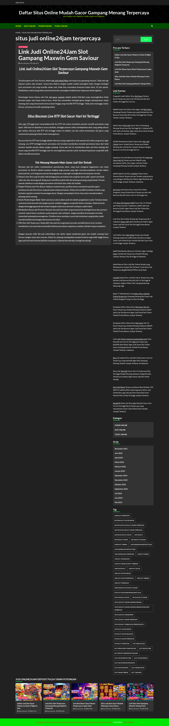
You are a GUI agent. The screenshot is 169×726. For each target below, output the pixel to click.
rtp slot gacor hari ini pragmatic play (128, 592)
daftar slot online (121, 539)
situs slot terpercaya (122, 643)
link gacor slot (120, 568)
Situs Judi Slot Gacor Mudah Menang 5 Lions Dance (132, 77)
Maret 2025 (119, 462)
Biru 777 (116, 358)
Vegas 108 (125, 222)
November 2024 (121, 480)
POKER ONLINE (45, 26)
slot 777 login (28, 124)
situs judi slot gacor (122, 597)
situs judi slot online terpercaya (126, 619)
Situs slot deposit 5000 (50, 154)
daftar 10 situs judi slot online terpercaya (129, 525)
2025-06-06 (61, 711)
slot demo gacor (139, 643)
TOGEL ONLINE (60, 26)
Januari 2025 (120, 471)
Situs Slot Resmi (119, 387)
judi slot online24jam (122, 559)
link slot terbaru (143, 578)
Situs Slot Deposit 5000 (126, 203)
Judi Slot (134, 174)
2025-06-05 (89, 708)
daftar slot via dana (138, 539)
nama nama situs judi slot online (126, 587)
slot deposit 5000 (145, 648)
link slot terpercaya (122, 583)
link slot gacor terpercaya (124, 578)
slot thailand (136, 672)
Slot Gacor (139, 96)
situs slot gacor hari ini (123, 629)
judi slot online (143, 554)
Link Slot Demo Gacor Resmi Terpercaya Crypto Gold (133, 70)
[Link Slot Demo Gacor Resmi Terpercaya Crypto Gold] (84, 692)
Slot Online (130, 235)
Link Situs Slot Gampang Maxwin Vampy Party (133, 84)
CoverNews (117, 722)
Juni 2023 (119, 498)
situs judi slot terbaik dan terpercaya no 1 (129, 624)
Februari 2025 (120, 467)
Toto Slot (124, 371)
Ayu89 (124, 270)
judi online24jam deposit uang (125, 549)
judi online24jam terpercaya (124, 554)
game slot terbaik (121, 544)
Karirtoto (116, 190)
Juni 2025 (119, 453)
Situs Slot (126, 125)
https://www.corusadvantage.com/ (134, 339)
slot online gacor (138, 667)
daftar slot (139, 535)
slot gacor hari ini (140, 658)
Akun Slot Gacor (25, 63)
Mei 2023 (118, 502)
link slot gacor (134, 568)
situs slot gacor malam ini (124, 634)
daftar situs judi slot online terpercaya (128, 530)
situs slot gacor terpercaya (124, 638)
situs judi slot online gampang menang (128, 602)
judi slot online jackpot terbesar (126, 563)
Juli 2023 (118, 493)
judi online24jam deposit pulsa (141, 544)
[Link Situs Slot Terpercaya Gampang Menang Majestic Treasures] (56, 692)
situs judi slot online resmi (124, 614)
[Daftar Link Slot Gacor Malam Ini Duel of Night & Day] (29, 692)
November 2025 (121, 449)
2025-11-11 (33, 711)
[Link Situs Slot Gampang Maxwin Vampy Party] (140, 692)
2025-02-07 (35, 63)
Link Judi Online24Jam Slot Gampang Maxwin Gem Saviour (58, 54)
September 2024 (121, 489)
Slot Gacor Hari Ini (142, 307)
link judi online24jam (59, 80)
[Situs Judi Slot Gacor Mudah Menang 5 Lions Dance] (112, 692)
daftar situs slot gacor (123, 535)
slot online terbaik (121, 672)
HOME (18, 26)
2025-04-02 (117, 708)
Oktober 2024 (120, 484)
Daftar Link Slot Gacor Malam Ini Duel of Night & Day (133, 56)
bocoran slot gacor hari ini (124, 520)
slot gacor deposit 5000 (123, 658)
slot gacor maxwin (57, 97)
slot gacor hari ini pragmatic (125, 663)
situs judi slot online (139, 597)
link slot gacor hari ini (123, 573)
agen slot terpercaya (122, 515)
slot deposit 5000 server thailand (126, 653)
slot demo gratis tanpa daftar (125, 648)
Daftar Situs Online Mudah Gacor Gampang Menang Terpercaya (84, 12)
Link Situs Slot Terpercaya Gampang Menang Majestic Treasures (132, 63)
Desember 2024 (121, 475)
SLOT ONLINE (30, 26)
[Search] (152, 26)
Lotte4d (116, 278)
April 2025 (119, 458)
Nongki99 (116, 403)
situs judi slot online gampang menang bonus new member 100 (132, 608)
